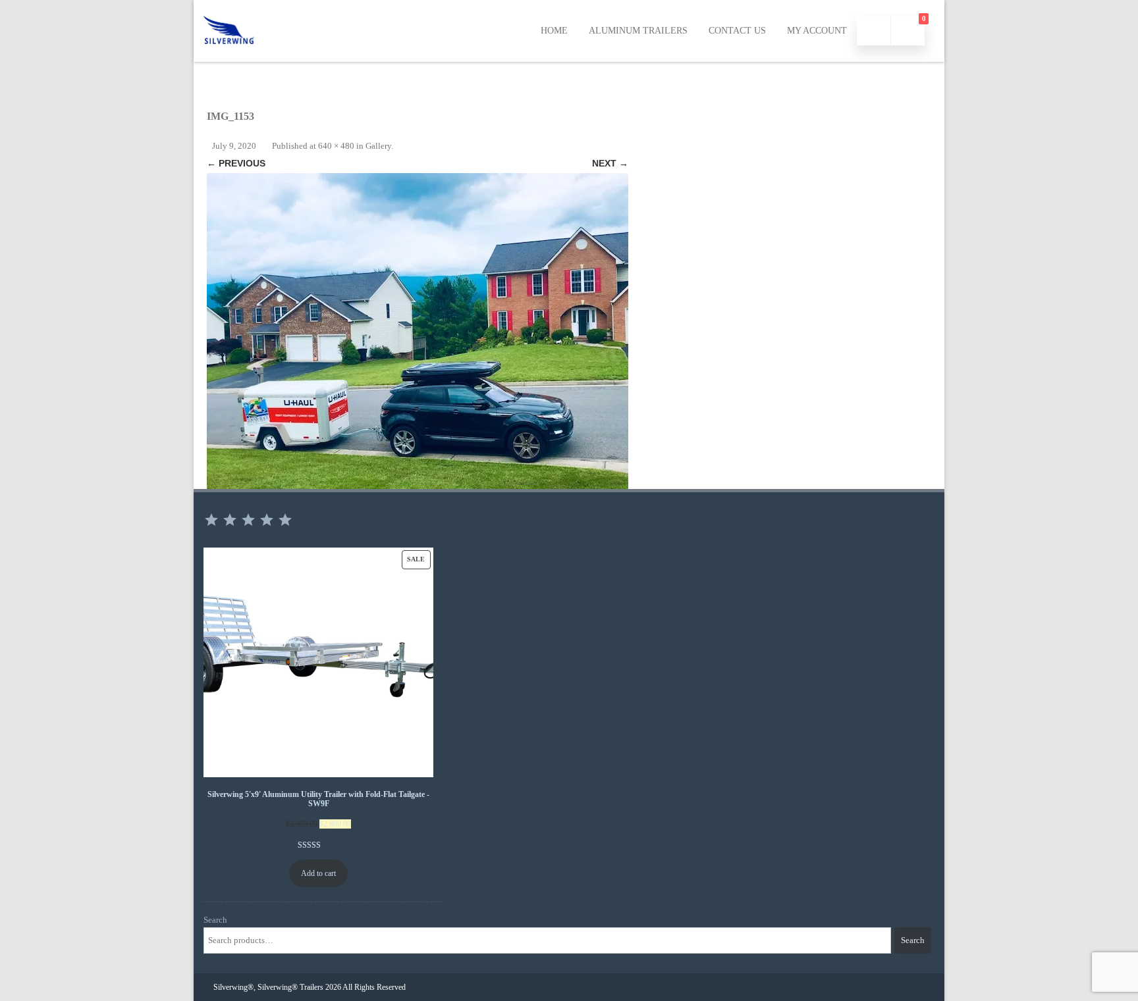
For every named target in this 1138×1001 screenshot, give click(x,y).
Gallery (378, 146)
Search (215, 920)
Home (554, 31)
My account (817, 31)
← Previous (236, 163)
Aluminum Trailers (638, 31)
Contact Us (737, 31)
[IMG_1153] (417, 331)
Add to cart (318, 873)
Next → (610, 163)
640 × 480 (336, 146)
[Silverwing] (228, 57)
